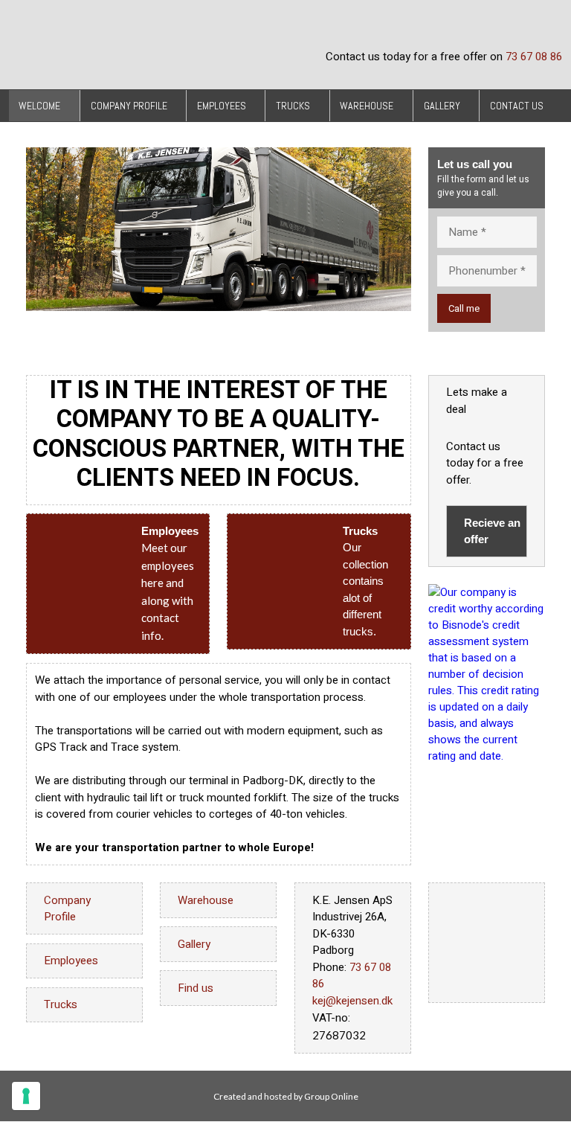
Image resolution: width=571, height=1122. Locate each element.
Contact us (516, 105)
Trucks (293, 105)
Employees (221, 105)
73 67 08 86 (534, 56)
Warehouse (366, 105)
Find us (195, 988)
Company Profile (129, 105)
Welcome (39, 105)
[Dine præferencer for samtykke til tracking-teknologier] (26, 1096)
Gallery (442, 105)
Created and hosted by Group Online (285, 1096)
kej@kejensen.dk (352, 1001)
